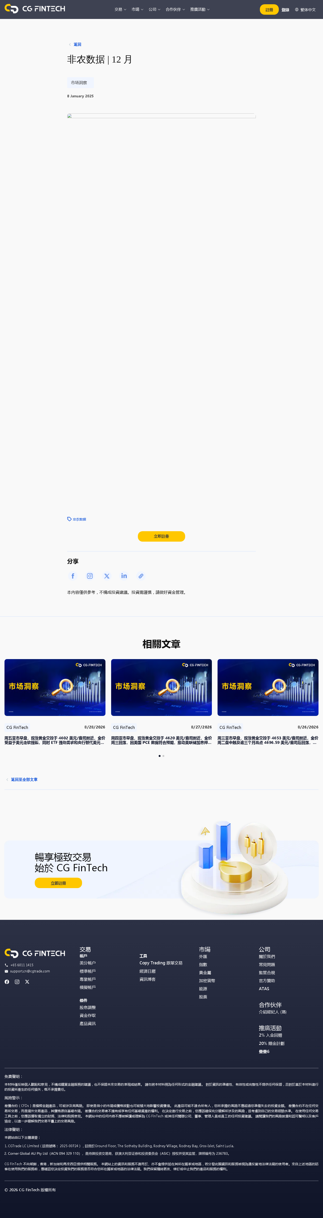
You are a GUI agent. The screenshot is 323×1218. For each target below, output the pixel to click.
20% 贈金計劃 (271, 1043)
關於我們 (267, 956)
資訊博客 (148, 979)
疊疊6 (264, 1051)
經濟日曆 (148, 971)
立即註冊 (161, 536)
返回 (77, 44)
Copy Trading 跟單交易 (161, 963)
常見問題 (267, 964)
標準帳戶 (88, 971)
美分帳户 (88, 963)
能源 (203, 988)
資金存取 (88, 1015)
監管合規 (267, 972)
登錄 (285, 9)
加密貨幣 (207, 980)
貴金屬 (205, 972)
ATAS (264, 988)
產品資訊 (88, 1023)
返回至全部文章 (24, 780)
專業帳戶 (88, 979)
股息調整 (88, 1007)
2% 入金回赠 (270, 1035)
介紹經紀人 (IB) (273, 1012)
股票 (203, 996)
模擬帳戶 (88, 987)
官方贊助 (267, 980)
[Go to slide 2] (163, 756)
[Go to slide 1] (160, 756)
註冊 (269, 9)
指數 (203, 964)
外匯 (203, 956)
